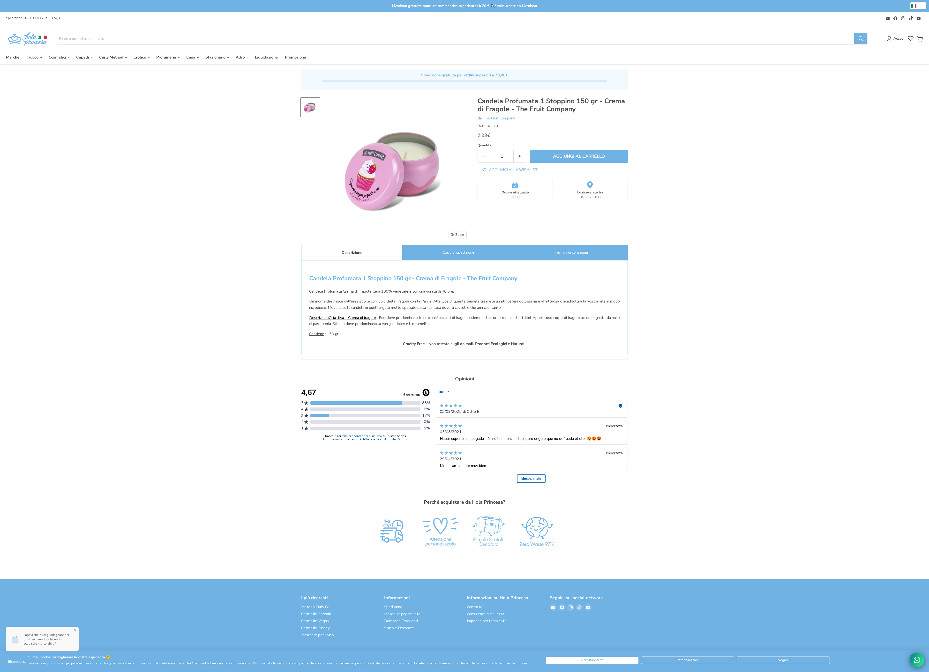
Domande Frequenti (401, 621)
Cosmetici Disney (315, 628)
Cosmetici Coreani (316, 614)
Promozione (295, 57)
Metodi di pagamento (402, 614)
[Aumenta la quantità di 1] (520, 156)
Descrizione (352, 252)
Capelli (83, 57)
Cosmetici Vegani (315, 621)
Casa (191, 57)
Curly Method (111, 57)
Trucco (33, 57)
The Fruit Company (499, 118)
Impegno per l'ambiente (487, 621)
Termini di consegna (571, 252)
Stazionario (215, 57)
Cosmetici (58, 57)
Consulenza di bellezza (485, 614)
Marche (12, 57)
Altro (241, 57)
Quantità (484, 145)
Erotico (140, 57)
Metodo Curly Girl (316, 607)
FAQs (56, 18)
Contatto (474, 607)
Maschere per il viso (317, 635)
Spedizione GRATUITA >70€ (26, 18)
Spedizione (393, 607)
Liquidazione (266, 57)
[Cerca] (860, 38)
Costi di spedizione (458, 252)
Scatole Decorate (399, 628)
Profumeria (166, 57)
